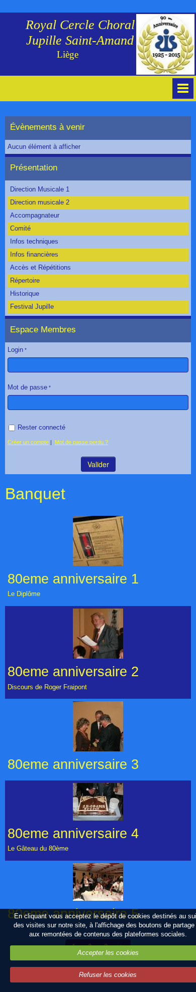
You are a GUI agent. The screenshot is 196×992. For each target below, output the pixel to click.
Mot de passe (27, 387)
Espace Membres (43, 329)
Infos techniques (34, 241)
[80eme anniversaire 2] (98, 634)
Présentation (33, 167)
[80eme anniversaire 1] (98, 541)
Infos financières (34, 254)
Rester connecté (41, 427)
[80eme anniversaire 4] (98, 802)
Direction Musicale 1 (39, 189)
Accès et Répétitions (40, 267)
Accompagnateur (34, 215)
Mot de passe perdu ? (81, 442)
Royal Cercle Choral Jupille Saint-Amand (80, 33)
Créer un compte (28, 442)
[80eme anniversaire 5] (98, 882)
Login (15, 349)
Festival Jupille (32, 306)
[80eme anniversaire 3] (98, 726)
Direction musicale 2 (39, 202)
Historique (24, 293)
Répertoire (25, 280)
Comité (20, 228)
